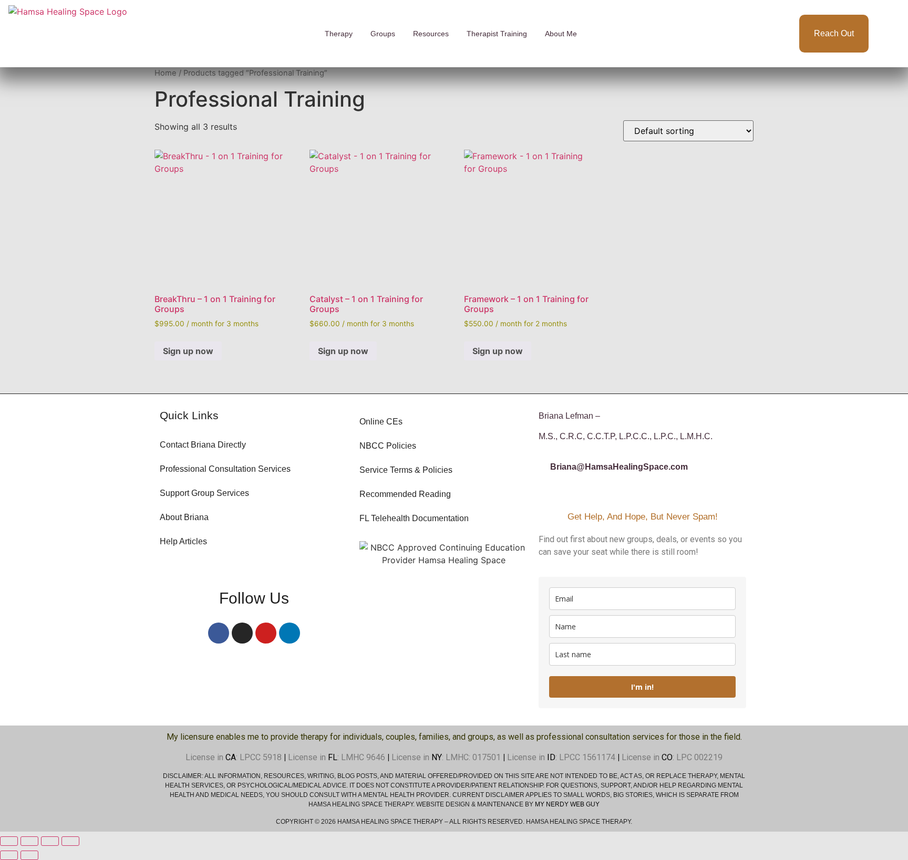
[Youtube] (265, 633)
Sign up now (188, 351)
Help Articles (183, 541)
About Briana (184, 517)
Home (165, 73)
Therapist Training (497, 33)
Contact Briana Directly (203, 444)
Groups (382, 33)
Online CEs (381, 421)
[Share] (50, 841)
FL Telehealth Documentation (414, 518)
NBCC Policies (387, 445)
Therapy (339, 33)
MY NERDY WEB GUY (567, 804)
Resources (431, 33)
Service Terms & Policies (405, 469)
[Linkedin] (289, 633)
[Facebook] (218, 633)
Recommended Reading (405, 494)
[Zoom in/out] (9, 841)
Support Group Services (204, 493)
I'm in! (642, 687)
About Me (561, 33)
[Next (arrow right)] (29, 855)
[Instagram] (242, 633)
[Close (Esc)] (70, 841)
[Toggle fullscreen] (29, 841)
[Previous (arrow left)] (9, 855)
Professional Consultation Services (225, 468)
